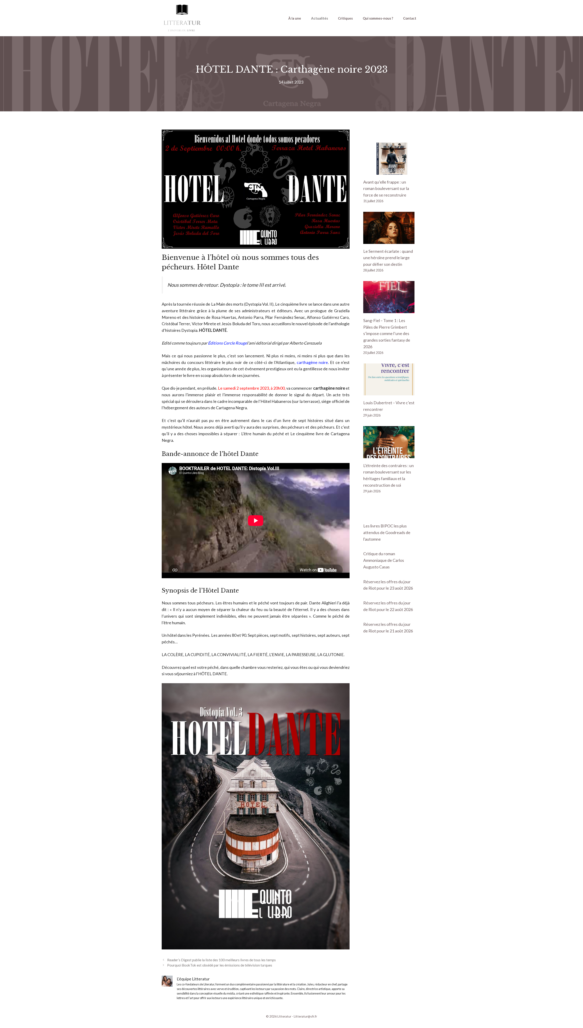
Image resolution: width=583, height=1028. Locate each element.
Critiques (345, 18)
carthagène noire (312, 362)
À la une (294, 18)
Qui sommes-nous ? (378, 18)
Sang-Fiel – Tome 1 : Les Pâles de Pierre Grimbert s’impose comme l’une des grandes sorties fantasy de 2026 (386, 333)
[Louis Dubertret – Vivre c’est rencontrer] (388, 392)
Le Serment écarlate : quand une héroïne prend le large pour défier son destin (388, 258)
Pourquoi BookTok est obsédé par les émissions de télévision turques (219, 965)
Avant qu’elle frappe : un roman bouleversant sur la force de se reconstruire (386, 188)
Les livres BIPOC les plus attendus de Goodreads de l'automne (386, 532)
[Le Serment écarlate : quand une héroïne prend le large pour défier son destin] (388, 240)
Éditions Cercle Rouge (227, 342)
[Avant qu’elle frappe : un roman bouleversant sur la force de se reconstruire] (388, 171)
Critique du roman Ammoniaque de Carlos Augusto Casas (383, 560)
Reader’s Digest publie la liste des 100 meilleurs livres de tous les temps (221, 960)
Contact (409, 18)
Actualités (319, 18)
